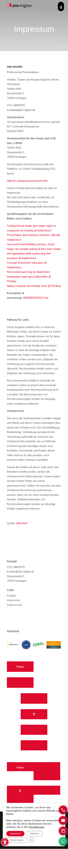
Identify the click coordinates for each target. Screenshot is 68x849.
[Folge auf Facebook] (34, 699)
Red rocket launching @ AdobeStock (28, 271)
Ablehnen (34, 833)
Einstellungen (36, 826)
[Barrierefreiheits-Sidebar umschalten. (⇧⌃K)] (5, 842)
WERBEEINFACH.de (36, 297)
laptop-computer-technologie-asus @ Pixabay (34, 285)
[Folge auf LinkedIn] (34, 730)
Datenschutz (14, 604)
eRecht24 (21, 523)
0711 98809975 (16, 567)
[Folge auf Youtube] (20, 683)
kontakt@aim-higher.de (20, 571)
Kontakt (11, 595)
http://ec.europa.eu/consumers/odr (27, 180)
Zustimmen (15, 833)
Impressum (13, 600)
